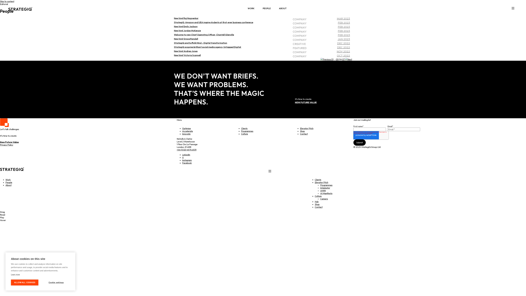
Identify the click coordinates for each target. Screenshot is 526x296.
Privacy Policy (6, 144)
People (267, 8)
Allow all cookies (24, 282)
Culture (244, 134)
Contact (304, 134)
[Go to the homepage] (20, 8)
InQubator (325, 188)
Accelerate (187, 131)
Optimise (186, 128)
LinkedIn (186, 154)
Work (251, 8)
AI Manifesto (326, 193)
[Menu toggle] (513, 8)
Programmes (247, 131)
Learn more (15, 275)
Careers (324, 198)
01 (332, 59)
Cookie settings (56, 282)
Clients (244, 128)
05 (337, 59)
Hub (317, 201)
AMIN (323, 190)
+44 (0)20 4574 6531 (186, 149)
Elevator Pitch (306, 128)
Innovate (186, 134)
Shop (302, 131)
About (283, 8)
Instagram (187, 160)
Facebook (187, 163)
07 (343, 59)
